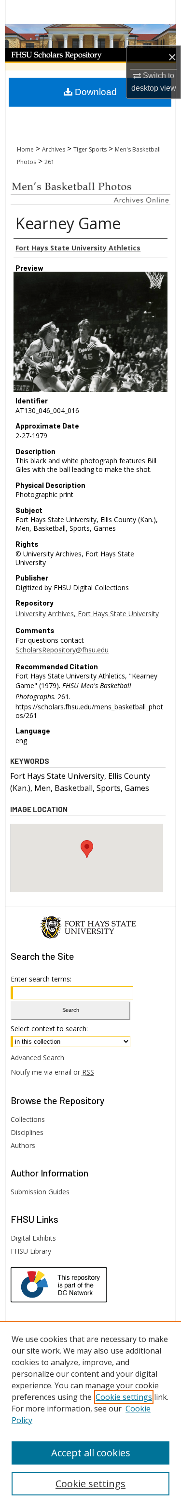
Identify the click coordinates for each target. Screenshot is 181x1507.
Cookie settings (124, 1397)
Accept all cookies (90, 1452)
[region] (90, 1414)
